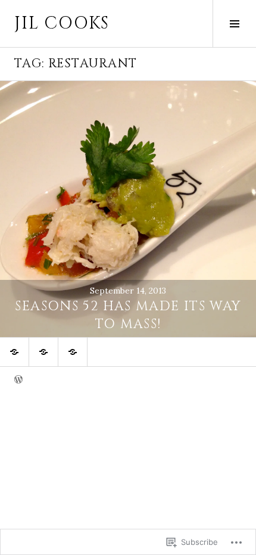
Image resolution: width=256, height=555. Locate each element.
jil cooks (62, 23)
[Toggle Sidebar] (234, 23)
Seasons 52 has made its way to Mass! (128, 315)
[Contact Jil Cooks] (43, 352)
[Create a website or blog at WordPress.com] (18, 380)
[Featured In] (72, 352)
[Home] (14, 352)
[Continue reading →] (128, 209)
